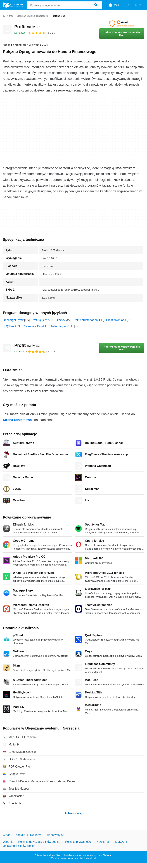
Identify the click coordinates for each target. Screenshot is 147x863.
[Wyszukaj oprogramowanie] (95, 5)
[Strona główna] (4, 16)
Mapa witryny (55, 834)
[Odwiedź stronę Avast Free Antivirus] (121, 23)
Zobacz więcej (73, 813)
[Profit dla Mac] (7, 29)
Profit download (116, 320)
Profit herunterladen (85, 320)
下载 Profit (9, 326)
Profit (27, 26)
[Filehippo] (13, 5)
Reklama (36, 834)
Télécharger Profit (62, 326)
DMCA (119, 841)
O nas (6, 834)
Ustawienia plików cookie (19, 845)
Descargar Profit (13, 320)
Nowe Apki (103, 841)
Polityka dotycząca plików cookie (39, 841)
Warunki (8, 841)
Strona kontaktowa (17, 420)
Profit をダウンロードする (48, 320)
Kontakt (20, 834)
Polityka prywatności (78, 841)
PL (135, 4)
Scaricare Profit (34, 326)
